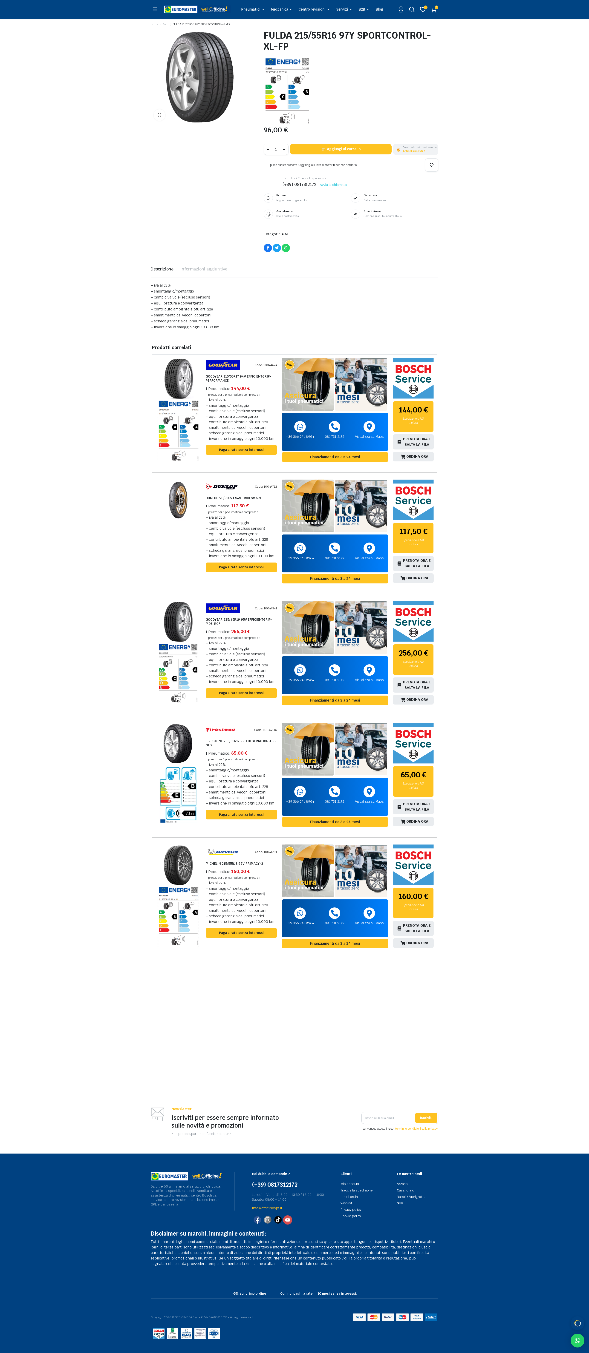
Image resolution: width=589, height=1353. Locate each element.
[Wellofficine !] (197, 9)
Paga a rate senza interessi (241, 450)
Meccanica (279, 9)
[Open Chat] (577, 1323)
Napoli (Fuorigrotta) (412, 1197)
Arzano (402, 1184)
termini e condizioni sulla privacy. (416, 1129)
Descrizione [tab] (162, 269)
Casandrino (405, 1190)
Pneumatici (250, 9)
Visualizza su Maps (369, 437)
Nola (400, 1203)
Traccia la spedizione (357, 1190)
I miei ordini (349, 1197)
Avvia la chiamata (333, 185)
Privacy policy (351, 1210)
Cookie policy (351, 1216)
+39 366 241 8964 (300, 437)
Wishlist (346, 1203)
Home (154, 24)
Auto (165, 24)
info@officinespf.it (267, 1208)
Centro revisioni (312, 9)
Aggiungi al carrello (344, 149)
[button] (159, 115)
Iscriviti (426, 1118)
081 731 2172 (334, 437)
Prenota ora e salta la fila (417, 442)
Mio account (350, 1184)
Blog (379, 9)
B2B (362, 9)
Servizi (342, 9)
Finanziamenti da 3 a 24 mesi (335, 457)
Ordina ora (417, 456)
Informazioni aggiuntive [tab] (203, 269)
